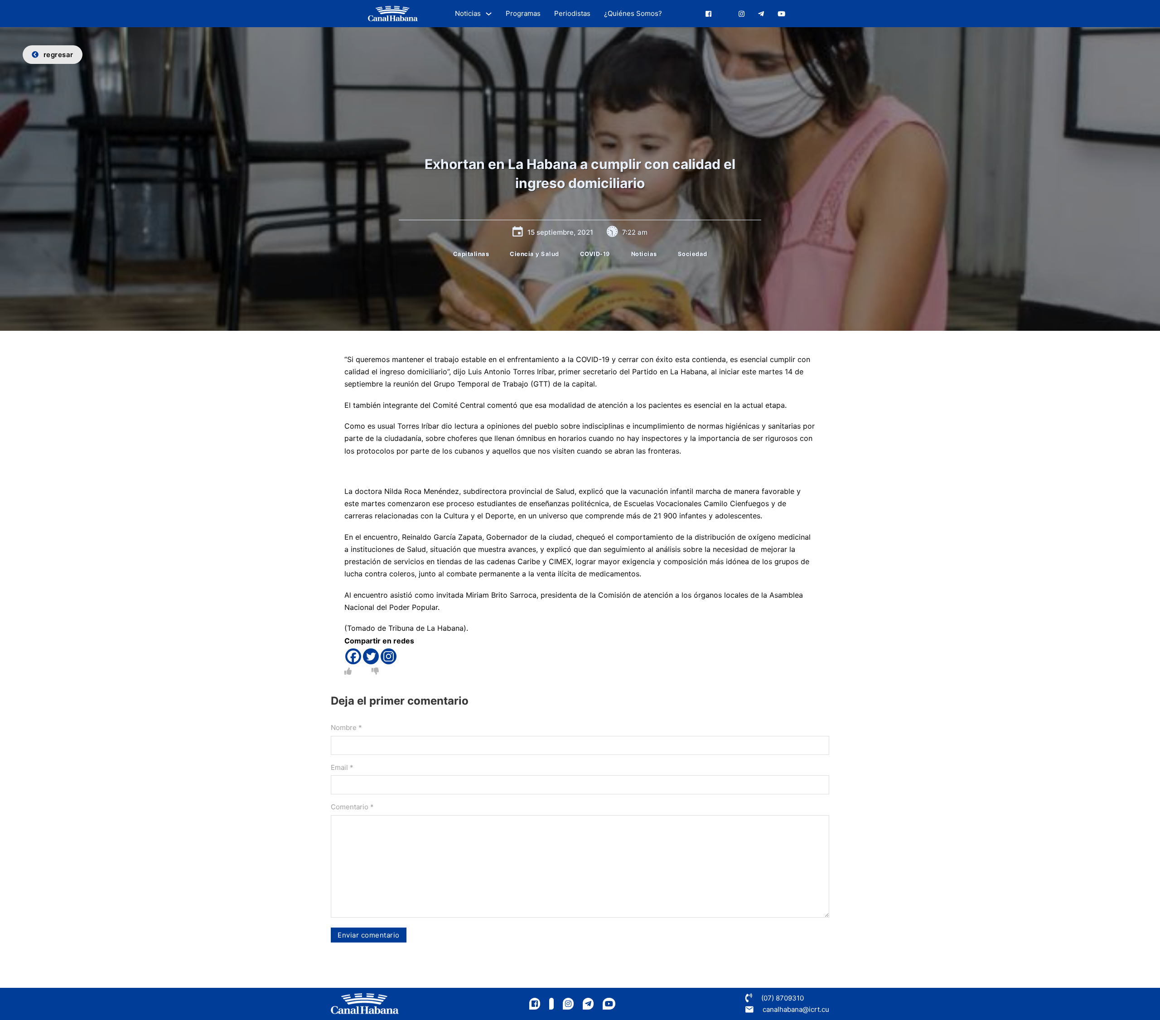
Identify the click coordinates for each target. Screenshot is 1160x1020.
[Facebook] (353, 656)
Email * (342, 767)
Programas (523, 13)
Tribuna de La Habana (426, 628)
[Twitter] (371, 656)
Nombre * (346, 727)
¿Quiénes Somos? (633, 13)
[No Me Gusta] (375, 671)
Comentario (352, 806)
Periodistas (572, 13)
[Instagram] (388, 656)
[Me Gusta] (348, 671)
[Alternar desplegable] (488, 13)
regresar (58, 54)
